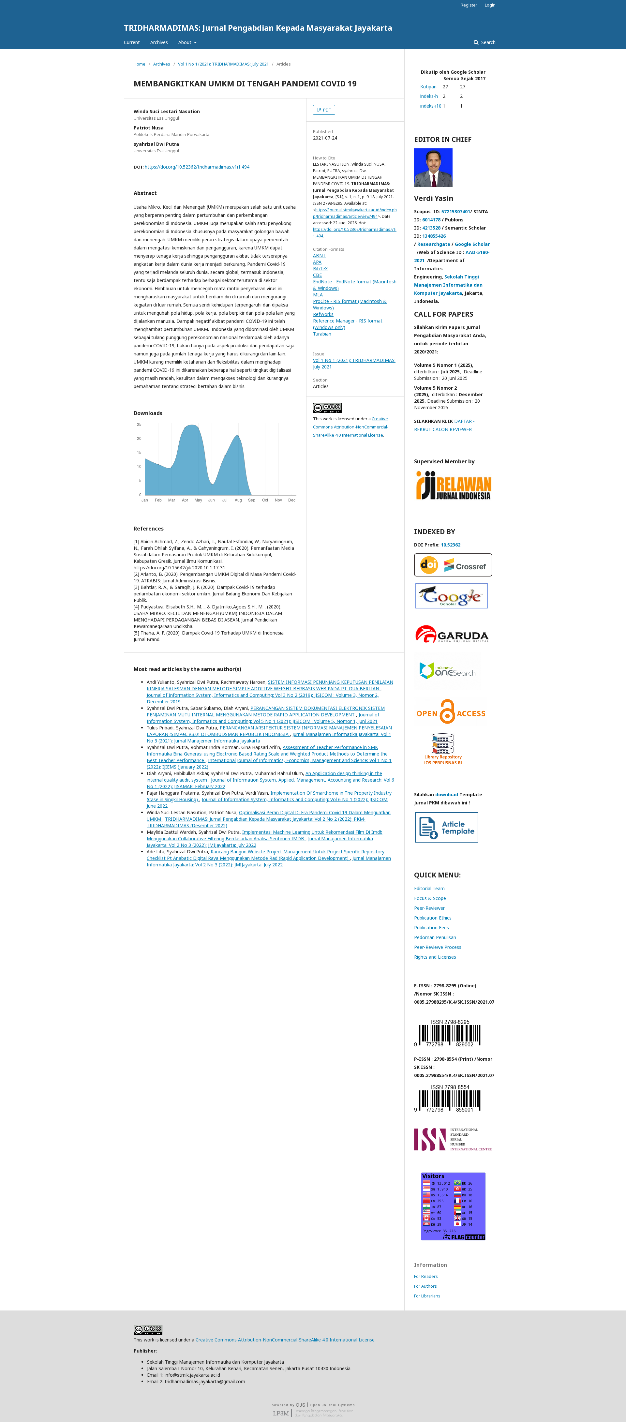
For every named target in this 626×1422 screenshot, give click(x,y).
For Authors (425, 1286)
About (185, 42)
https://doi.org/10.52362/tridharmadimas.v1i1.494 (197, 167)
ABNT (319, 255)
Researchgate (433, 244)
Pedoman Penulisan (435, 937)
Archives (159, 42)
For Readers (426, 1276)
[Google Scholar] (451, 607)
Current (132, 42)
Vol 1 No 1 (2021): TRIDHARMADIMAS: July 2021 (223, 64)
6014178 (431, 220)
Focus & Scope (430, 898)
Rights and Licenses (435, 957)
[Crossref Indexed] (453, 575)
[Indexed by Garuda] (453, 643)
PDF (326, 110)
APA (317, 262)
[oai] (450, 724)
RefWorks (323, 314)
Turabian (322, 334)
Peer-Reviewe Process (437, 947)
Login (490, 5)
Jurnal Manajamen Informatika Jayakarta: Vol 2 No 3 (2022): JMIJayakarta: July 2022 (269, 861)
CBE (317, 275)
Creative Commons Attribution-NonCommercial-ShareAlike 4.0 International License (351, 427)
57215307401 (455, 211)
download (446, 794)
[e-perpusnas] (447, 688)
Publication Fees (431, 927)
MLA (318, 295)
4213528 (431, 228)
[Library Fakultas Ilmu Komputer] (443, 767)
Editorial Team (429, 888)
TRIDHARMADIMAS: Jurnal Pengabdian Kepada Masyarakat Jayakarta (258, 27)
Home (139, 64)
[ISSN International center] (453, 1149)
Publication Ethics (433, 918)
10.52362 (450, 545)
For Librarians (427, 1296)
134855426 (434, 236)
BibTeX (320, 268)
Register (469, 5)
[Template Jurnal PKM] (446, 842)
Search (488, 42)
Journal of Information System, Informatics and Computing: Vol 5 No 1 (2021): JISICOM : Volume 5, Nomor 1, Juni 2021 (263, 717)
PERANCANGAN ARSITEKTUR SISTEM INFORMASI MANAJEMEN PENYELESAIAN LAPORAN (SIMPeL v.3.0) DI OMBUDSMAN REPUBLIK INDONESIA (269, 731)
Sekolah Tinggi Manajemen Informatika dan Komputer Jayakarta (448, 285)
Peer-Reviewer (429, 908)
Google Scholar (472, 244)
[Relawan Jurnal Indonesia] (453, 499)
